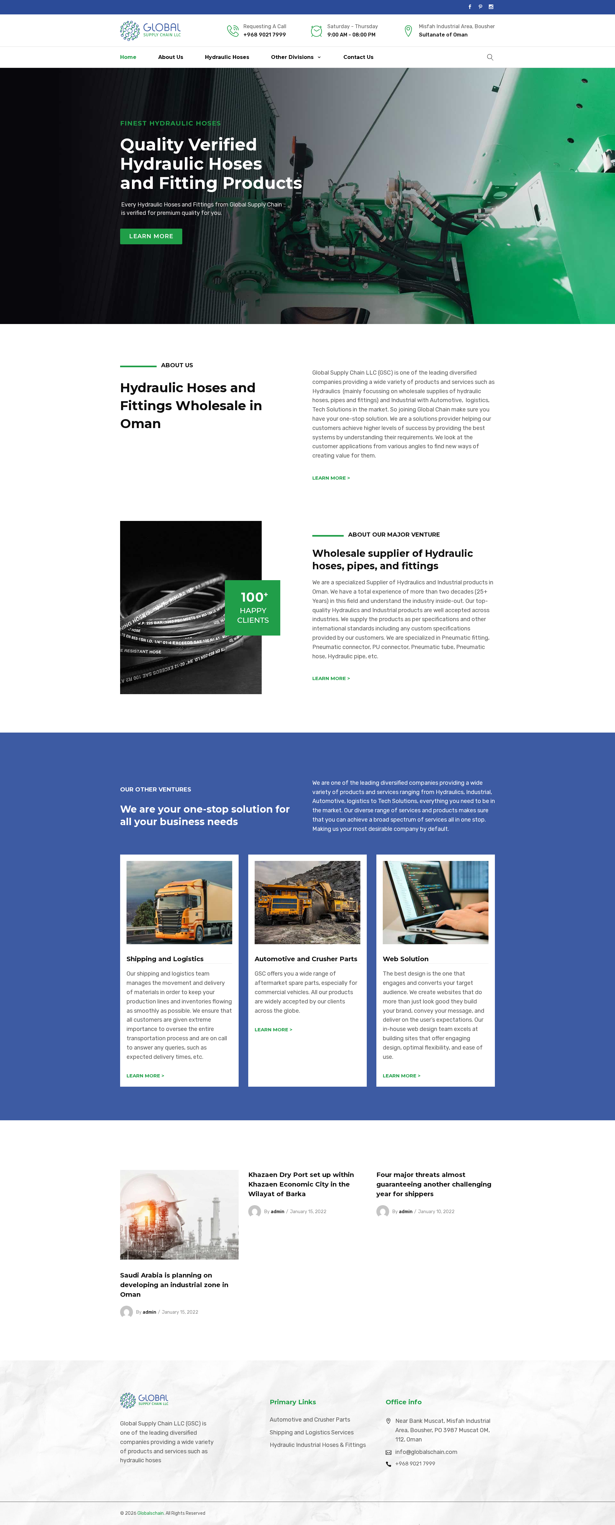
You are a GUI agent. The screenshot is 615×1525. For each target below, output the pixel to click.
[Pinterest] (480, 7)
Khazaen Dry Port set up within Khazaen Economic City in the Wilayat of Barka (301, 1184)
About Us (170, 57)
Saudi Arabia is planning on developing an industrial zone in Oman (174, 1284)
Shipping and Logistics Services (312, 1432)
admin (149, 1312)
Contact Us (358, 57)
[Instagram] (491, 7)
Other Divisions (292, 57)
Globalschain (150, 1513)
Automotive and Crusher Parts (310, 1419)
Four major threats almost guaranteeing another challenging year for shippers (433, 1184)
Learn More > (331, 477)
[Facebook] (470, 7)
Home (128, 57)
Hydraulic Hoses (227, 57)
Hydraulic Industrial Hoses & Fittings (318, 1445)
